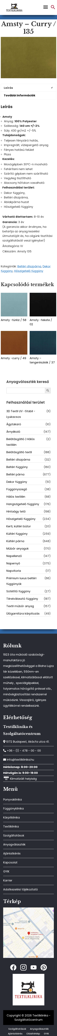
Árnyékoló (13, 432)
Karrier (7, 880)
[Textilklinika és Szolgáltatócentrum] (28, 909)
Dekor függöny (16, 482)
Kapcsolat (10, 862)
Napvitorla (13, 571)
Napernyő (13, 563)
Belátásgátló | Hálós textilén (20, 442)
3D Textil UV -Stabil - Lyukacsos (20, 414)
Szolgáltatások (13, 835)
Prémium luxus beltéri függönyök (21, 581)
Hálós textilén (15, 497)
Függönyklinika (13, 808)
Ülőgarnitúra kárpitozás (23, 613)
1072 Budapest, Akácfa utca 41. (27, 742)
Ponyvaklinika (12, 799)
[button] (53, 8)
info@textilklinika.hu (20, 760)
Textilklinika (11, 826)
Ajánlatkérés (12, 853)
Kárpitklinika (11, 817)
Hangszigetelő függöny (22, 504)
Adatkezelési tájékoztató (20, 889)
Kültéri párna (15, 541)
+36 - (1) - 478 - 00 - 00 (23, 751)
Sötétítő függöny (18, 591)
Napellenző (14, 556)
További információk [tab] (19, 95)
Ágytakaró (13, 424)
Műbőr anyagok (17, 548)
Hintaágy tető (16, 511)
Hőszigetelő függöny (28, 271)
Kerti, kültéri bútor (18, 526)
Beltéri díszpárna (29, 266)
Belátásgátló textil (19, 452)
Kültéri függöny (17, 534)
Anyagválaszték (14, 844)
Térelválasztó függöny (22, 599)
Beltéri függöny (17, 467)
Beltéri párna (15, 474)
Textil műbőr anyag (20, 606)
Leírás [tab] (8, 88)
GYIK (6, 871)
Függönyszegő (16, 489)
